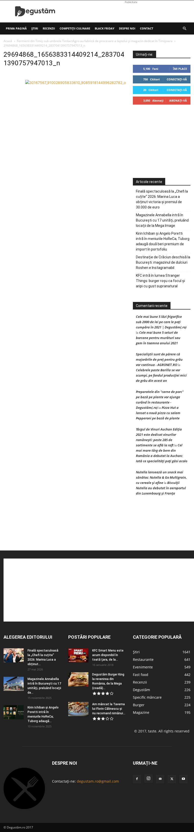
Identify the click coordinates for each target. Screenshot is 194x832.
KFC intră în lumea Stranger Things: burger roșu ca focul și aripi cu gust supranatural (160, 280)
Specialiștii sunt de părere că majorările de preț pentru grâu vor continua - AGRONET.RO (159, 359)
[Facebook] (137, 779)
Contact (146, 28)
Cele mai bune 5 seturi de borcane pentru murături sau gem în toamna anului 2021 (158, 337)
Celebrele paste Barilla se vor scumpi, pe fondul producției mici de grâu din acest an (161, 375)
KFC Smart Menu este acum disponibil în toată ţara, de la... (108, 655)
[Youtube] (183, 779)
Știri (34, 28)
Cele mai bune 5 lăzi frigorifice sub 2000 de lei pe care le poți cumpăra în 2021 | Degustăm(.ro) (161, 321)
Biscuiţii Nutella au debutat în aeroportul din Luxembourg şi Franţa (161, 488)
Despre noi (127, 28)
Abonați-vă (178, 100)
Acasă (8, 41)
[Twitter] (172, 779)
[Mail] (160, 779)
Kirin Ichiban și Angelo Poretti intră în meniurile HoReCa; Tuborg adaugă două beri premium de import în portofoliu (162, 241)
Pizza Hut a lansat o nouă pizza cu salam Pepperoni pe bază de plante (158, 412)
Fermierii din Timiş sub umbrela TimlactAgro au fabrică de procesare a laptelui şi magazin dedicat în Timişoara (95, 41)
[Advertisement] (131, 11)
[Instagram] (148, 779)
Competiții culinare (75, 28)
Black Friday (104, 28)
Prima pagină (16, 28)
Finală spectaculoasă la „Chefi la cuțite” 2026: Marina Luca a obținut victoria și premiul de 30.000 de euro (162, 199)
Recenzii (49, 28)
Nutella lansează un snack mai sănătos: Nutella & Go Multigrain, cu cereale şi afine (161, 477)
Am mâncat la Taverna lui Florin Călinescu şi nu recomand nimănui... (108, 708)
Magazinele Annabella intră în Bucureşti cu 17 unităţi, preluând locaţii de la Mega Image (162, 220)
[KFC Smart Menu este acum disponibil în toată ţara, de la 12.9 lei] (78, 655)
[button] (184, 28)
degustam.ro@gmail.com (98, 781)
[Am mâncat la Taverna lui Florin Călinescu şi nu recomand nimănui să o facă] (78, 709)
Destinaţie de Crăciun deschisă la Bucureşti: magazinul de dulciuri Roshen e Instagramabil (163, 262)
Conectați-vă (177, 79)
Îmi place (180, 69)
